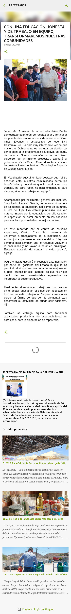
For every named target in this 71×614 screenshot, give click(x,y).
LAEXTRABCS (17, 5)
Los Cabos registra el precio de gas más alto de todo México (35, 574)
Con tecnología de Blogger (37, 609)
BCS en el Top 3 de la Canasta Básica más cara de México (32, 519)
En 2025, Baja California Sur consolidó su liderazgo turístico (34, 463)
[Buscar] (66, 5)
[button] (6, 51)
